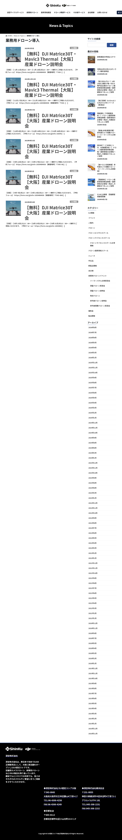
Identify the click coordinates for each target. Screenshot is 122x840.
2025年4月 (92, 402)
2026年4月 (92, 347)
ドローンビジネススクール (98, 233)
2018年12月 (92, 728)
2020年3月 (92, 653)
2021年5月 (92, 598)
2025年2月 (92, 412)
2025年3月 (92, 407)
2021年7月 (92, 588)
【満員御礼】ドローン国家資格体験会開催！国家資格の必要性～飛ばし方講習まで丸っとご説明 (106, 182)
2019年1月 (92, 723)
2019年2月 (92, 718)
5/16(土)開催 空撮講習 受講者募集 (107, 195)
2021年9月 (92, 578)
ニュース (91, 256)
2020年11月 (92, 628)
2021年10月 (92, 573)
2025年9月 (92, 377)
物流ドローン (95, 296)
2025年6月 (92, 392)
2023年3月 (92, 493)
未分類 (90, 271)
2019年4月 (92, 708)
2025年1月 (92, 417)
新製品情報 (92, 266)
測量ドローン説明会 (97, 291)
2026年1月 (92, 357)
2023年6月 (92, 488)
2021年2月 (92, 613)
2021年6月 (92, 593)
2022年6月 (92, 533)
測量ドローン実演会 (97, 286)
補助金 (90, 311)
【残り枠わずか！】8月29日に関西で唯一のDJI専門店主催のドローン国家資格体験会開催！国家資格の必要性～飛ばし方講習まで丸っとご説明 (106, 86)
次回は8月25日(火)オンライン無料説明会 (106, 70)
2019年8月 (92, 688)
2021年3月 (92, 608)
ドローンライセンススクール (99, 238)
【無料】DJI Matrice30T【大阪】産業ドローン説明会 (50, 120)
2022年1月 (92, 558)
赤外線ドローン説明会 (98, 301)
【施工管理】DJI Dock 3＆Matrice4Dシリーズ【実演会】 (106, 102)
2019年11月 (92, 673)
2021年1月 (92, 618)
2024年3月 (92, 453)
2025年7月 (92, 387)
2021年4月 (92, 603)
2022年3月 (92, 548)
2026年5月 (92, 342)
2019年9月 (92, 683)
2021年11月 (92, 568)
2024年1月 (92, 458)
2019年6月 (92, 698)
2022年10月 (92, 513)
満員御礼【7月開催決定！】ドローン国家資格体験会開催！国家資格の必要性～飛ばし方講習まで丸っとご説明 (106, 117)
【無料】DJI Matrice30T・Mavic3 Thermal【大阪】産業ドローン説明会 (51, 58)
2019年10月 (92, 678)
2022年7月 (92, 528)
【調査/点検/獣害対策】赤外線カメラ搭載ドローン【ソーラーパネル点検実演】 (106, 133)
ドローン (91, 228)
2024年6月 (92, 448)
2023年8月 (92, 483)
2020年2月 (92, 658)
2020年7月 (92, 638)
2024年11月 (92, 427)
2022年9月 (92, 518)
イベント (91, 218)
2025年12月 (92, 362)
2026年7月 (92, 332)
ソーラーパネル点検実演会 (100, 281)
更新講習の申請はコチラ (106, 57)
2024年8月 (92, 442)
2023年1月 (92, 498)
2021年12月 (92, 563)
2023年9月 (92, 478)
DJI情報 (74, 48)
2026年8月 (92, 327)
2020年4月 (92, 648)
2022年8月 (92, 523)
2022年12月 (92, 503)
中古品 (90, 261)
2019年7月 (92, 693)
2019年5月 (92, 703)
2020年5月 (92, 643)
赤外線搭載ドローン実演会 (100, 306)
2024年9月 (92, 437)
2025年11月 (92, 367)
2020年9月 (92, 633)
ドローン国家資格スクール (98, 250)
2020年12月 (92, 623)
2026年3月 (92, 352)
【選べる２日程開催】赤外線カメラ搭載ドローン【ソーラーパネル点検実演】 (106, 167)
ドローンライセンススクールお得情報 (102, 244)
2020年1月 (92, 663)
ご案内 (90, 223)
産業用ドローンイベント (97, 276)
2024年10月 (92, 432)
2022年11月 (92, 508)
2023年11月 (92, 468)
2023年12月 (92, 463)
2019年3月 (92, 713)
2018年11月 (92, 733)
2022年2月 (92, 553)
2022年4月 (92, 543)
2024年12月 (92, 422)
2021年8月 (92, 583)
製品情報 (91, 316)
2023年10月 (92, 473)
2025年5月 (92, 397)
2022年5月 (92, 538)
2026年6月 (92, 337)
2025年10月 (92, 372)
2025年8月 (92, 382)
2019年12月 (92, 668)
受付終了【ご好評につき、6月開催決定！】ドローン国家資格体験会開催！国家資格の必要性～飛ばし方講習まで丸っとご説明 (106, 150)
